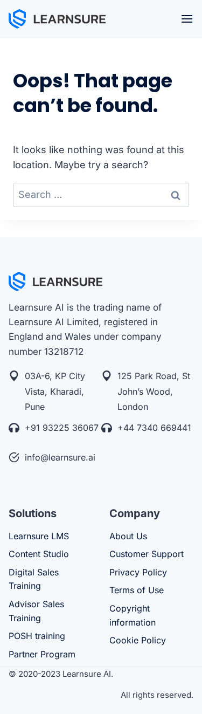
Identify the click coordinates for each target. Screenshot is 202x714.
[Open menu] (186, 18)
